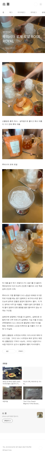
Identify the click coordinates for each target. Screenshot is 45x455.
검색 (35, 4)
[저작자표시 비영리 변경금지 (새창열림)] (28, 351)
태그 (10, 12)
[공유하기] (10, 351)
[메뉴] (40, 4)
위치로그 (34, 12)
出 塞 (6, 4)
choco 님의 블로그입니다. (10, 416)
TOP (40, 448)
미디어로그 (21, 12)
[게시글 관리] (13, 351)
